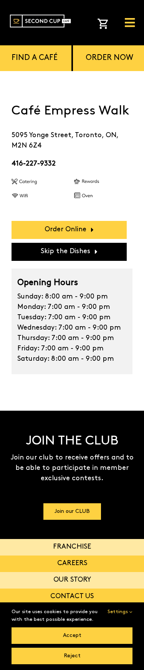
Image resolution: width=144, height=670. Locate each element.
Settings (118, 611)
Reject (72, 656)
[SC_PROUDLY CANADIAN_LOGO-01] (40, 13)
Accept (72, 635)
